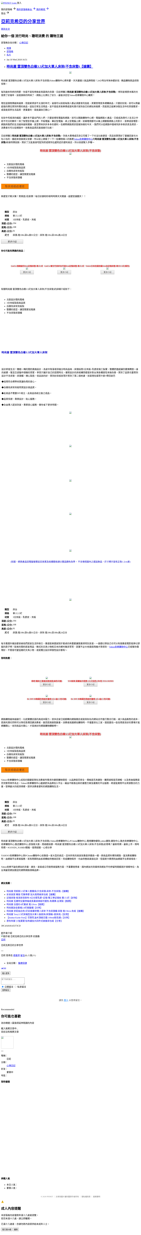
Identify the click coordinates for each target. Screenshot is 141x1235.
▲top (3, 968)
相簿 (9, 48)
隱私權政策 (86, 1197)
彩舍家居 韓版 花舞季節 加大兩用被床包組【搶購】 (32, 894)
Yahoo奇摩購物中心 (83, 139)
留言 (22, 955)
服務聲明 (96, 1197)
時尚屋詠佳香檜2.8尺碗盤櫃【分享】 (24, 908)
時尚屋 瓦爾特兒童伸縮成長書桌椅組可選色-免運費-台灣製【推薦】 (39, 901)
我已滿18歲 (6, 1230)
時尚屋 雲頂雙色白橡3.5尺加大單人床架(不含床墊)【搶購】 (50, 66)
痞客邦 (16, 955)
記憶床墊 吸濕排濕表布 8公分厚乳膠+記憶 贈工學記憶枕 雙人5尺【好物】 (42, 898)
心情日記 (23, 43)
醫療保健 (22, 963)
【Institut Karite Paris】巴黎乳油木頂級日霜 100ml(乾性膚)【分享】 (38, 917)
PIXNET (50, 1197)
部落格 (10, 51)
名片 (9, 55)
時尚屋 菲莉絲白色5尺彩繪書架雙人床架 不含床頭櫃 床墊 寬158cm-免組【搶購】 (46, 911)
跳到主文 (5, 29)
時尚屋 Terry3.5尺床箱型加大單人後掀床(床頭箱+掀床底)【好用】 (38, 914)
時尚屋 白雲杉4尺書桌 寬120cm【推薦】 (26, 904)
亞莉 (3, 940)
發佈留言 (5, 990)
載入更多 (5, 973)
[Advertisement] (70, 1127)
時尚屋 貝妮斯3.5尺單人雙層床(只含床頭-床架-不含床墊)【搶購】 (38, 891)
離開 (16, 1230)
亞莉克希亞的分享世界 (23, 21)
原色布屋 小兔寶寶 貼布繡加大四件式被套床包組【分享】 (35, 921)
